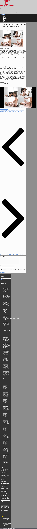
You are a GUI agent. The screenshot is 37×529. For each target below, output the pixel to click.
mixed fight (8, 495)
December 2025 (6, 394)
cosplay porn (2, 111)
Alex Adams (2, 469)
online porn (6, 497)
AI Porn (4, 285)
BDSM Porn (5, 291)
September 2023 (6, 426)
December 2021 (5, 450)
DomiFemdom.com (6, 518)
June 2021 (4, 457)
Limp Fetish (5, 304)
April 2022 (4, 445)
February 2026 (5, 392)
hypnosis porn (5, 483)
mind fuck (3, 495)
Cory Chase (7, 470)
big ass (7, 469)
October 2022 (5, 438)
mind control (4, 491)
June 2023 (5, 429)
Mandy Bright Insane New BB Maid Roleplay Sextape (9, 182)
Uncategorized (5, 330)
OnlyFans (2, 498)
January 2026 (5, 393)
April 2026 (4, 389)
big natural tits (21, 110)
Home (4, 16)
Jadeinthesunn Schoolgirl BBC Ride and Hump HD (6, 343)
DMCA (4, 19)
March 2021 (5, 461)
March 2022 (5, 447)
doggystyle (2, 475)
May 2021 (4, 458)
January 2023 (5, 435)
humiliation (5, 477)
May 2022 (4, 444)
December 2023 (6, 422)
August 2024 (5, 413)
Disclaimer (5, 18)
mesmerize (4, 490)
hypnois (1, 8)
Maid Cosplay (5, 305)
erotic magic (6, 475)
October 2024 (5, 410)
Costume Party (7, 111)
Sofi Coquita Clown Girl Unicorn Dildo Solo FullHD (6, 356)
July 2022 (4, 442)
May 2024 (4, 416)
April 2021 (4, 459)
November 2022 (6, 437)
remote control (4, 500)
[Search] (1, 279)
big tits (9, 469)
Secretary (4, 317)
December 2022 (6, 436)
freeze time (2, 476)
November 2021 (5, 451)
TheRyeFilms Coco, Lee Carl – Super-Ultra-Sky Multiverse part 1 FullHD (12, 254)
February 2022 (5, 448)
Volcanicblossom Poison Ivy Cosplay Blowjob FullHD (6, 368)
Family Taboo (5, 296)
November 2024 (6, 409)
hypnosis (3, 481)
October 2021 (5, 452)
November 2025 (6, 395)
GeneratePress (12, 528)
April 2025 (4, 403)
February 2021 (5, 462)
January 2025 (5, 407)
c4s (5, 470)
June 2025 (5, 401)
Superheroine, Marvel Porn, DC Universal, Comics (6, 323)
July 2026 (4, 386)
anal (5, 469)
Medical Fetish (5, 306)
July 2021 (4, 456)
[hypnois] (7, 6)
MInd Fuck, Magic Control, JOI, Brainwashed (6, 309)
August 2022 (5, 441)
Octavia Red (17, 111)
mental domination (4, 488)
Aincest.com (5, 520)
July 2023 (4, 428)
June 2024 (5, 415)
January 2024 (5, 421)
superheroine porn (4, 502)
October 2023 (5, 424)
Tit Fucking (21, 111)
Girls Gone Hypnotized (7, 476)
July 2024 (4, 414)
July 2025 (4, 400)
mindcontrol (4, 493)
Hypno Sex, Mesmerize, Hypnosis (5, 302)
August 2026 (5, 385)
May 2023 (4, 430)
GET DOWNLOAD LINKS (4, 109)
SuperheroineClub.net (7, 523)
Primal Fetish (6, 498)
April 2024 (4, 417)
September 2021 (6, 454)
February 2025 (5, 406)
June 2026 (5, 387)
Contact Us (5, 17)
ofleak (2, 497)
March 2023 (5, 433)
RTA (3, 21)
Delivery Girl (5, 295)
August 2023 (5, 427)
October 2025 (5, 396)
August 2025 (5, 399)
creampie (5, 473)
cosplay (3, 472)
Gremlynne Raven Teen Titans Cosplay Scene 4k (6, 372)
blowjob (2, 470)
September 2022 (6, 440)
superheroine (6, 501)
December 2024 (6, 408)
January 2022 (5, 449)
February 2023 (5, 434)
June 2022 (5, 443)
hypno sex (3, 479)
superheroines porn (6, 507)
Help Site (4, 20)
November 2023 (6, 423)
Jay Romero (12, 111)
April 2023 (4, 431)
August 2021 (5, 455)
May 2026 (4, 388)
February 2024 (5, 420)
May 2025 (4, 402)
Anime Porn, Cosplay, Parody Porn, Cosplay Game (9, 110)
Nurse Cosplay (5, 312)
